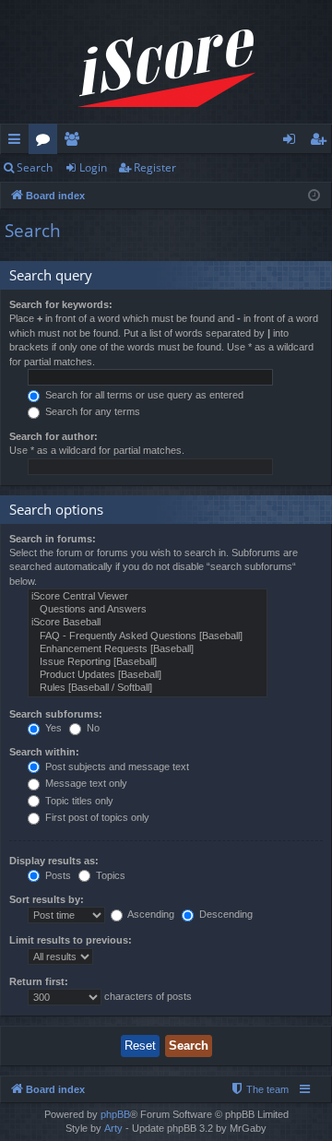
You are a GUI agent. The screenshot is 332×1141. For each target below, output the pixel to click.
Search (35, 167)
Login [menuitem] (292, 142)
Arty (113, 1128)
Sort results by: (46, 899)
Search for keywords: (61, 304)
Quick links (18, 142)
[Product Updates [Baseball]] (148, 675)
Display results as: (54, 860)
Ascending (149, 914)
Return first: (38, 981)
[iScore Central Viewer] (148, 596)
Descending (224, 914)
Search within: (44, 751)
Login (93, 167)
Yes (52, 727)
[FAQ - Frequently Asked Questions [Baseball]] (148, 636)
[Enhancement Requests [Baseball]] (148, 649)
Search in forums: (52, 538)
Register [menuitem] (322, 142)
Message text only (84, 783)
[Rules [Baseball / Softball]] (148, 688)
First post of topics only (95, 817)
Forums (46, 142)
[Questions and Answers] (148, 609)
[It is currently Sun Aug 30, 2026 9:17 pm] (314, 196)
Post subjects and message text (115, 766)
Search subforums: (55, 713)
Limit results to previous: (70, 939)
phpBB (115, 1114)
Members (75, 142)
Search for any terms (91, 411)
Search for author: (53, 436)
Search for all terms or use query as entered (142, 394)
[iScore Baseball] (148, 622)
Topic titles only (77, 800)
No (92, 727)
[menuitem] (259, 1089)
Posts (56, 875)
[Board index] (166, 69)
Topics (109, 875)
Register (155, 167)
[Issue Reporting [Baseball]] (148, 662)
